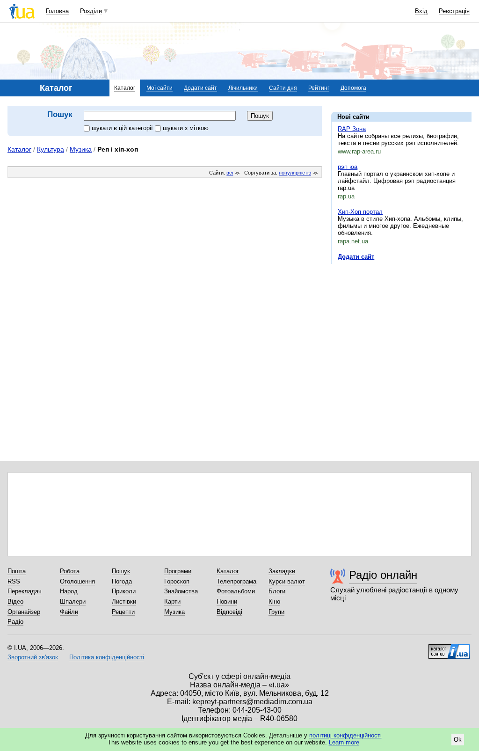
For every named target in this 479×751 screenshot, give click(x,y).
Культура (50, 149)
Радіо (15, 621)
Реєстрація (454, 11)
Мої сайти (159, 88)
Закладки (282, 571)
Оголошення (77, 581)
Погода (122, 581)
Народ (69, 591)
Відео (15, 601)
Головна (57, 11)
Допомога (353, 88)
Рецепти (123, 611)
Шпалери (73, 601)
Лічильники (243, 88)
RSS (13, 581)
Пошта (16, 571)
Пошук (121, 571)
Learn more (344, 742)
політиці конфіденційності (345, 735)
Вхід (421, 11)
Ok (458, 739)
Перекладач (24, 591)
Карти (172, 601)
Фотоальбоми (236, 591)
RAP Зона (352, 128)
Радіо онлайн (383, 575)
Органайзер (23, 611)
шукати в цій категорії (123, 127)
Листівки (124, 601)
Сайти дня (283, 88)
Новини (227, 601)
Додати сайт (200, 88)
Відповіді (229, 611)
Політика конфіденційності (106, 657)
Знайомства (181, 591)
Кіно (274, 601)
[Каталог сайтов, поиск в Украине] (449, 648)
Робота (70, 571)
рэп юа (347, 166)
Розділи (91, 11)
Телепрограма (236, 581)
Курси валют (287, 581)
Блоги (277, 591)
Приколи (124, 591)
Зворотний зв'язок (32, 657)
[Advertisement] (401, 328)
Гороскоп (176, 581)
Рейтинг (318, 88)
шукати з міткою (186, 127)
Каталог (124, 88)
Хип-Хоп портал (360, 211)
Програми (177, 571)
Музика (81, 149)
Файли (69, 611)
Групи (276, 611)
